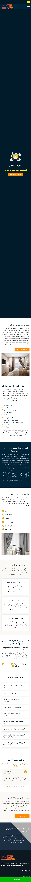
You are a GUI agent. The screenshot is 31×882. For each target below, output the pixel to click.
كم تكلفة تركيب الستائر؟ (9, 693)
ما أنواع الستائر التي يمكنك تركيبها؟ (12, 707)
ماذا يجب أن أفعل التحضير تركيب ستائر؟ (13, 729)
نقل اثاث (23, 809)
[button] (29, 7)
